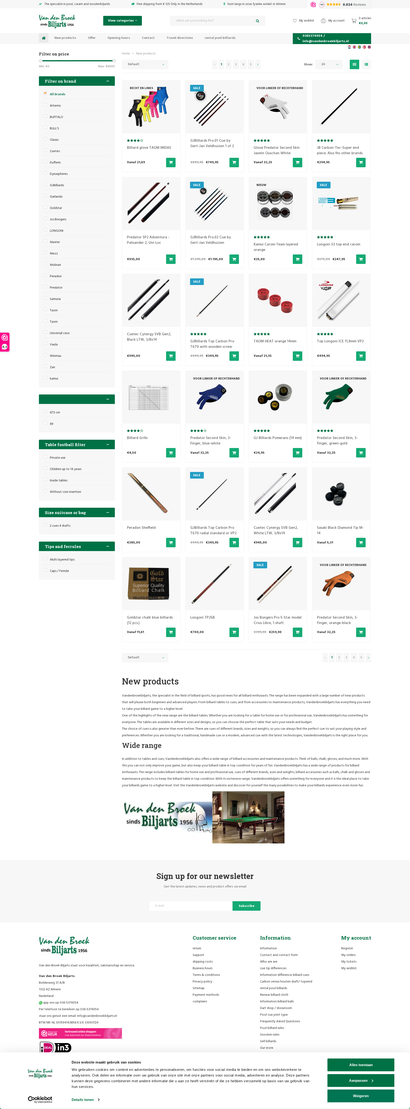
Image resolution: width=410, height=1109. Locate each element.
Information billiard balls (277, 1001)
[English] (354, 47)
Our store (266, 1048)
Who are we (268, 961)
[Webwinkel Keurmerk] (80, 1033)
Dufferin (55, 162)
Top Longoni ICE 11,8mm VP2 (340, 341)
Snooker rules (269, 1034)
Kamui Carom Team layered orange (276, 247)
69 (51, 424)
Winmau (55, 356)
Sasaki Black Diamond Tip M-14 (340, 530)
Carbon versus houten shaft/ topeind (286, 981)
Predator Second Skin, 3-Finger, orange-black (337, 620)
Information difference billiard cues (284, 975)
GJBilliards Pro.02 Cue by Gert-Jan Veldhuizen (210, 240)
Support (198, 955)
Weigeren (361, 1096)
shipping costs (203, 961)
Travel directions (180, 38)
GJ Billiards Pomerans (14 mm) (278, 438)
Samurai (55, 299)
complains (200, 1001)
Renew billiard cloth (274, 995)
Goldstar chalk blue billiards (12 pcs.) (150, 620)
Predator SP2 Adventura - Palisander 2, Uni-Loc (148, 240)
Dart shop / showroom (276, 1008)
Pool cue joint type (274, 1015)
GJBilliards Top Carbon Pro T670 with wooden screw (212, 344)
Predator (56, 287)
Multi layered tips (62, 559)
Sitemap (199, 988)
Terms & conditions (206, 975)
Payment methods (206, 995)
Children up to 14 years (65, 469)
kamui (54, 378)
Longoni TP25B (202, 617)
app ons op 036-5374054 (60, 1002)
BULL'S (54, 128)
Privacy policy (202, 981)
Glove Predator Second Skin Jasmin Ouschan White (277, 150)
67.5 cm (55, 412)
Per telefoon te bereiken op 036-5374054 (69, 1009)
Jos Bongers (58, 219)
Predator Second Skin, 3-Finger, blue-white (210, 440)
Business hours (202, 968)
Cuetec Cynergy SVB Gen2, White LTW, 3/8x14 (276, 530)
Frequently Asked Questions (280, 1021)
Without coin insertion (65, 492)
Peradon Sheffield (141, 528)
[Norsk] (369, 47)
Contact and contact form (279, 955)
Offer (92, 38)
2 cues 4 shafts (60, 526)
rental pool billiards (220, 38)
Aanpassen (358, 1080)
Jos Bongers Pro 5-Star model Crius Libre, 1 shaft (278, 620)
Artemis (55, 106)
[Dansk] (364, 47)
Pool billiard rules (272, 1028)
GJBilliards (57, 185)
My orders (348, 955)
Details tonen (83, 1100)
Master (55, 242)
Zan (52, 367)
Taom (54, 310)
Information (268, 948)
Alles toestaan (361, 1065)
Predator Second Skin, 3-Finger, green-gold (337, 440)
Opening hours (118, 38)
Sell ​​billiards (268, 1041)
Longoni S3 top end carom (338, 244)
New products (65, 38)
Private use (57, 458)
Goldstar (56, 208)
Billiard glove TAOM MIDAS (149, 148)
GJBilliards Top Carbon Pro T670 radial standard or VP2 (213, 530)
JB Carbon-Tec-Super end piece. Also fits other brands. (340, 150)
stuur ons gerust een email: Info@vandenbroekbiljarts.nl (78, 1016)
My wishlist (349, 968)
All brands (57, 94)
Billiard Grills (137, 438)
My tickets (348, 961)
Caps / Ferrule (59, 571)
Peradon (56, 276)
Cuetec (55, 151)
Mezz (54, 253)
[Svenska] (359, 47)
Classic (54, 140)
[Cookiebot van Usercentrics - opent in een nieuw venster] (40, 1099)
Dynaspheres (59, 174)
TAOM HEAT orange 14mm (275, 341)
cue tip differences (273, 968)
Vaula (54, 344)
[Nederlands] (349, 47)
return (197, 948)
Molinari (55, 265)
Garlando (56, 196)
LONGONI (56, 231)
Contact (148, 38)
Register (347, 948)
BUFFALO (56, 117)
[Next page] (258, 64)
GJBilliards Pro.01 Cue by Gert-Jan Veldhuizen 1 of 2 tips (212, 146)
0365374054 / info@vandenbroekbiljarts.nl (326, 38)
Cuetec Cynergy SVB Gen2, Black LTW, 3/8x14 (149, 337)
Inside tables (58, 480)
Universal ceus (60, 333)
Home (126, 53)
